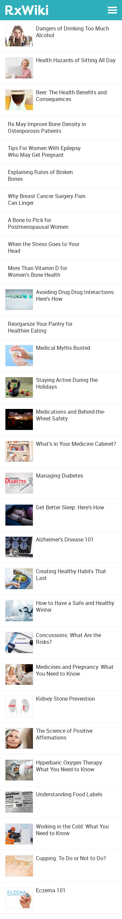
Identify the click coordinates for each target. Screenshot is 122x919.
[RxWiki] (26, 10)
